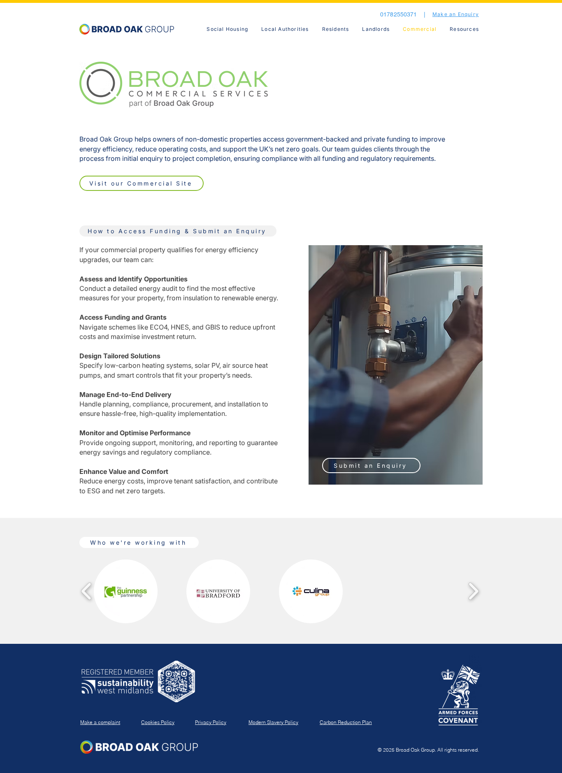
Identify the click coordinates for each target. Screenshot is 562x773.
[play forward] (473, 591)
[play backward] (86, 591)
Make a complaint (100, 722)
